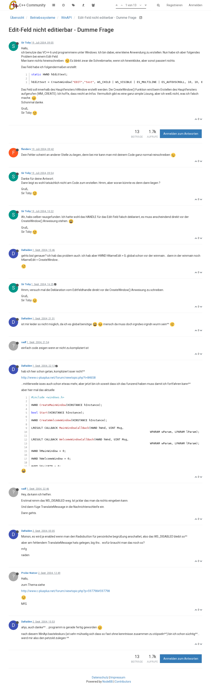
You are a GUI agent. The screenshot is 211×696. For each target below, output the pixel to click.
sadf (23, 342)
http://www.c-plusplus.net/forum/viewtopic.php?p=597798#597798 (65, 591)
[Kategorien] (54, 5)
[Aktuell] (63, 5)
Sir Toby (26, 42)
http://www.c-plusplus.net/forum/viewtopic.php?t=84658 (58, 377)
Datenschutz (100, 677)
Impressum (117, 677)
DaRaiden (26, 250)
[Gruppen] (93, 5)
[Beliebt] (83, 5)
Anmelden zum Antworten (180, 133)
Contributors (123, 681)
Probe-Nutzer (29, 573)
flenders (26, 149)
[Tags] (73, 5)
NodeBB (107, 681)
